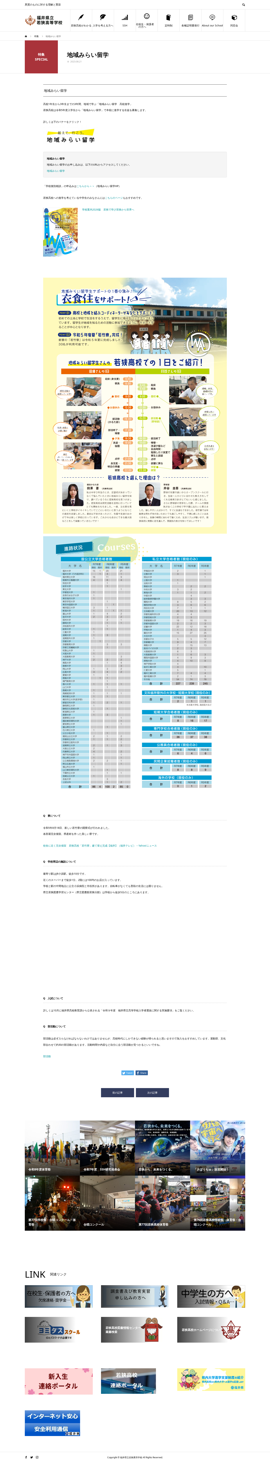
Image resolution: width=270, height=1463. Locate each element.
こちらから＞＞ (86, 186)
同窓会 (234, 25)
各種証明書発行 (190, 25)
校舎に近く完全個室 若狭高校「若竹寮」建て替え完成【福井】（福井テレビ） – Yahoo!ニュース (100, 845)
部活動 (47, 1056)
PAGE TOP (261, 1415)
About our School (212, 25)
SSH (125, 25)
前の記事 (117, 1092)
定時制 (168, 25)
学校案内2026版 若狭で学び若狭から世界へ (108, 209)
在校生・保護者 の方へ (145, 25)
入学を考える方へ (103, 25)
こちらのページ (114, 197)
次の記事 (152, 1092)
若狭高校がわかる (81, 25)
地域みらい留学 (56, 171)
